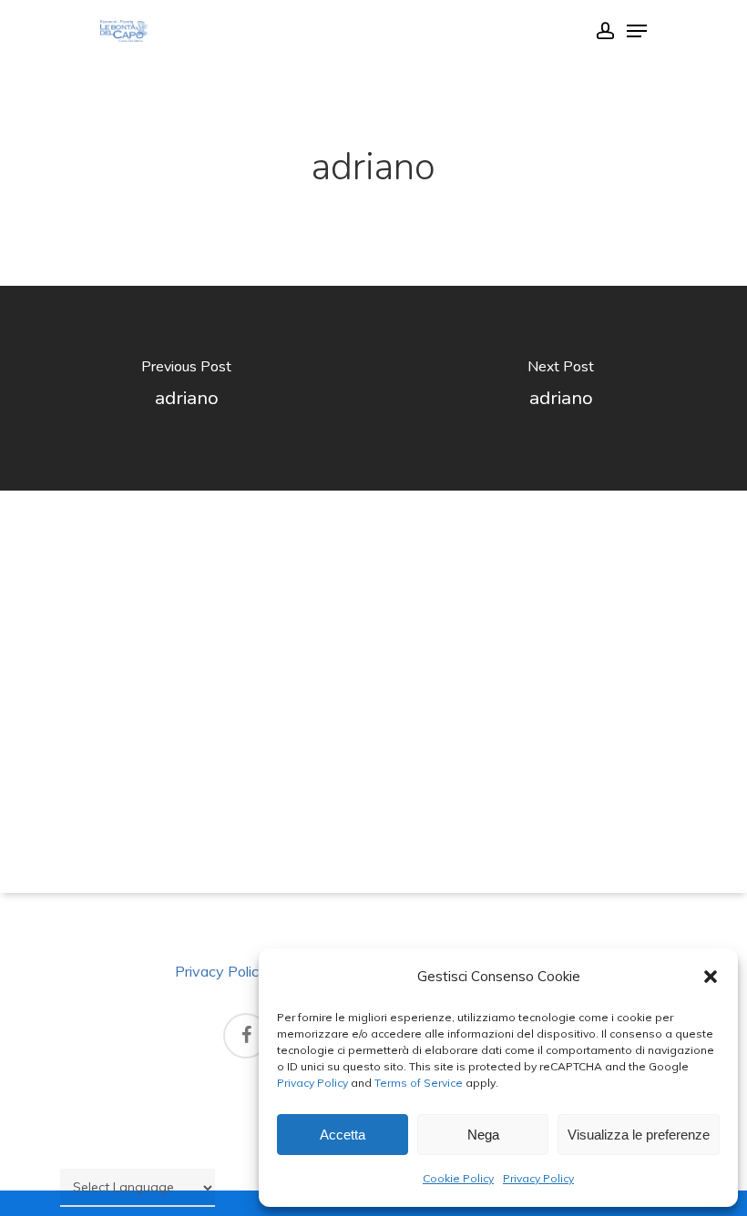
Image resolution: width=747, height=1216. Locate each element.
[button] (710, 977)
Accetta (342, 1134)
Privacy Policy (312, 1082)
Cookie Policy (458, 1178)
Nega (483, 1134)
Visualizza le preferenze (639, 1134)
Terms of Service (417, 1082)
